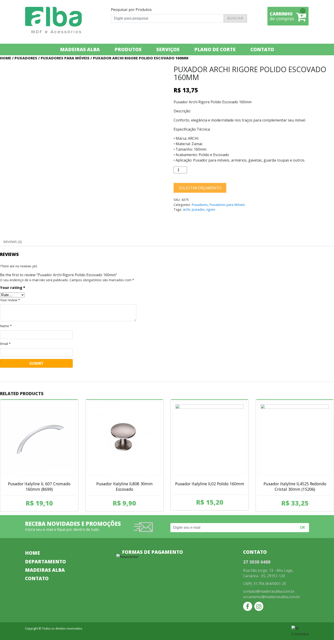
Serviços (167, 49)
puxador (198, 209)
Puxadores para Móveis (65, 58)
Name (6, 326)
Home (5, 58)
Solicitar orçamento (200, 187)
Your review (10, 300)
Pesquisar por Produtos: (131, 9)
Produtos (128, 49)
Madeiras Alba (80, 49)
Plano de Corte (215, 49)
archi (186, 209)
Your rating (12, 287)
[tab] (12, 242)
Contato (262, 49)
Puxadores (26, 58)
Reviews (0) (12, 242)
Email (5, 344)
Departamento (45, 561)
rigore (210, 209)
